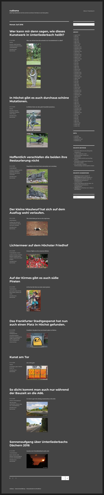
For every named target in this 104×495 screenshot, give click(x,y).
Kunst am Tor (19, 357)
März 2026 (76, 42)
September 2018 (78, 76)
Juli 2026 (76, 36)
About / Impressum (88, 11)
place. (18, 338)
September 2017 (78, 94)
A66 (10, 402)
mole (11, 223)
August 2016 (77, 114)
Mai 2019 (76, 64)
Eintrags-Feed (77, 137)
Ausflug (11, 222)
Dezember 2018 (77, 72)
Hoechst (11, 45)
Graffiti (11, 338)
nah (10, 405)
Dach (11, 454)
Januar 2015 (77, 126)
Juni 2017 (76, 99)
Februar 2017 (77, 105)
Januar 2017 (77, 106)
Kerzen (19, 256)
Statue (14, 113)
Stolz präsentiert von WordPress (33, 488)
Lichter (11, 257)
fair (10, 290)
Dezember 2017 (77, 90)
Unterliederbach (13, 47)
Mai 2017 (76, 100)
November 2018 (77, 73)
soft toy (19, 223)
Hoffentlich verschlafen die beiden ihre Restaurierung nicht (38, 158)
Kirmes (19, 290)
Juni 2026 (76, 38)
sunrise (11, 457)
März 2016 (76, 121)
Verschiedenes (13, 220)
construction (12, 404)
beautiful (12, 110)
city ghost (12, 335)
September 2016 (78, 112)
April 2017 (76, 102)
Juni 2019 (76, 63)
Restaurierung (13, 173)
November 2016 (77, 109)
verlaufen (17, 225)
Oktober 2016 (77, 111)
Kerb (16, 290)
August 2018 (77, 78)
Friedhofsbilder (13, 168)
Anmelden (76, 136)
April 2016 (76, 120)
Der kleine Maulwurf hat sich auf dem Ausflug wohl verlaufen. (37, 211)
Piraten (13, 292)
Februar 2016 (77, 123)
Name (20, 45)
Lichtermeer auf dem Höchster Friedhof (39, 245)
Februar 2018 (77, 87)
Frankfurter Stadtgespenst (16, 337)
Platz (11, 340)
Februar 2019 (77, 69)
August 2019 (77, 60)
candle (11, 254)
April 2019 (76, 66)
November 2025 (78, 48)
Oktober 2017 (77, 93)
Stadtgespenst (15, 340)
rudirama (14, 10)
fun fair (13, 290)
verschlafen (12, 174)
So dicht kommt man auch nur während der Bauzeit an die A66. (39, 391)
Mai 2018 (76, 82)
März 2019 (76, 67)
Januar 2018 (77, 88)
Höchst (11, 42)
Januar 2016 (77, 124)
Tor (13, 368)
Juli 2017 (76, 97)
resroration (16, 171)
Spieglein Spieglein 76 (85, 176)
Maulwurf (18, 222)
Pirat (11, 292)
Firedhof (20, 254)
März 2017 (76, 103)
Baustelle (14, 402)
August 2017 (77, 96)
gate (17, 366)
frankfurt (19, 44)
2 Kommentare (13, 342)
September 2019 (78, 59)
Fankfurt (12, 170)
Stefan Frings (77, 183)
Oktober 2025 (77, 50)
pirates (17, 292)
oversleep (12, 171)
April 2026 (76, 41)
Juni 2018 (76, 81)
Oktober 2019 (77, 57)
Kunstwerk (16, 45)
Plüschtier (14, 223)
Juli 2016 (76, 115)
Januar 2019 (77, 70)
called (15, 44)
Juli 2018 (76, 79)
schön (11, 113)
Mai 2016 (76, 118)
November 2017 (77, 91)
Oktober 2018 (77, 75)
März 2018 (76, 85)
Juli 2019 (76, 62)
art (10, 366)
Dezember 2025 (77, 47)
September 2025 (78, 51)
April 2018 (76, 84)
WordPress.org (77, 140)
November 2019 (77, 56)
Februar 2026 (77, 44)
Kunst (11, 368)
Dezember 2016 (77, 108)
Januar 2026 (77, 45)
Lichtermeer (16, 257)
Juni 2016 (76, 117)
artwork (11, 44)
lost (14, 222)
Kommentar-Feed (78, 139)
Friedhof (16, 170)
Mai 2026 (76, 39)
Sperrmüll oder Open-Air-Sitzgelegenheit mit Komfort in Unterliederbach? (83, 180)
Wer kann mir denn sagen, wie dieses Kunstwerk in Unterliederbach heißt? (37, 33)
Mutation (17, 112)
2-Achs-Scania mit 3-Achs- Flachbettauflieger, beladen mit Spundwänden (81, 155)
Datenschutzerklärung (20, 488)
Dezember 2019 (77, 54)
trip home (12, 225)
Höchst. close (19, 404)
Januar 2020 (77, 53)
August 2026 (77, 35)
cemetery (15, 254)
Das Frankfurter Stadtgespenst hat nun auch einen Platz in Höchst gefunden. (39, 322)
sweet (11, 293)
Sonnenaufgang (18, 456)
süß (20, 292)
